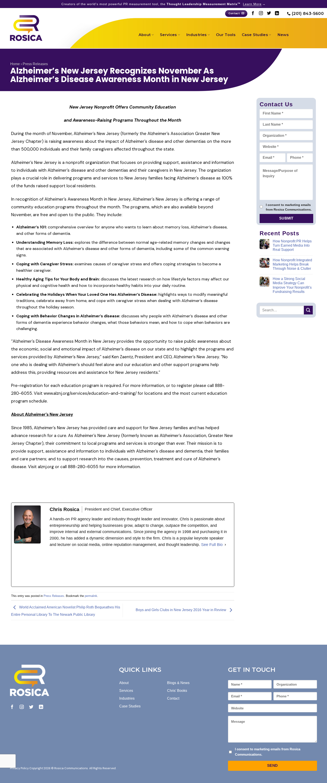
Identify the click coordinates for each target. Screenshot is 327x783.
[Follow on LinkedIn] (277, 13)
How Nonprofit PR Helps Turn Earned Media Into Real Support (292, 245)
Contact (173, 698)
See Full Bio (212, 544)
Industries (196, 34)
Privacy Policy (19, 768)
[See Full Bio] (225, 544)
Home (15, 64)
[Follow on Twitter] (269, 13)
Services (168, 34)
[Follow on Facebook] (253, 13)
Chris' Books (177, 690)
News (283, 34)
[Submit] (308, 310)
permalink (91, 596)
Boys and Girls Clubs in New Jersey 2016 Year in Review (181, 610)
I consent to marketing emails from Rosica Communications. (289, 207)
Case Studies (255, 34)
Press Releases (35, 64)
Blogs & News (178, 683)
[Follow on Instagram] (261, 13)
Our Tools (226, 34)
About (145, 34)
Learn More (252, 4)
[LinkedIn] (83, 567)
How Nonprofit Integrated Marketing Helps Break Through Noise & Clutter (292, 264)
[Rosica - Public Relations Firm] (26, 28)
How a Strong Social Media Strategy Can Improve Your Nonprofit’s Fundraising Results (292, 285)
